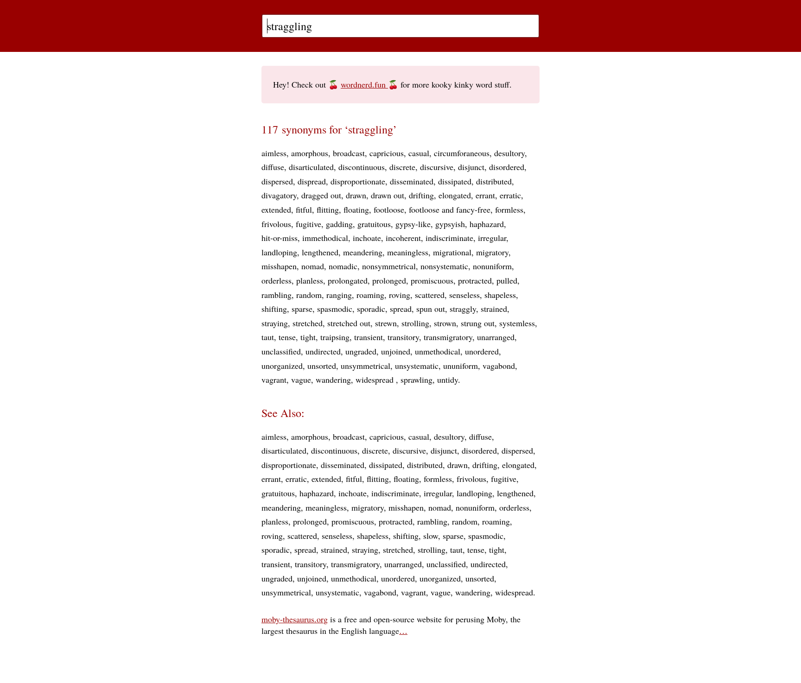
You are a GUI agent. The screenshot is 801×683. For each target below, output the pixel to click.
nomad (312, 266)
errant (485, 195)
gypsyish (450, 223)
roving (399, 294)
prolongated (348, 280)
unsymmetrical (365, 365)
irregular (492, 237)
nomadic (343, 266)
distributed (494, 181)
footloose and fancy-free (449, 209)
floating (356, 209)
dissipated (454, 181)
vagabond (499, 365)
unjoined (395, 351)
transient (368, 336)
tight (308, 336)
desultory (509, 152)
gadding (339, 223)
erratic (510, 195)
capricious (386, 152)
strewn (386, 323)
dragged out (321, 195)
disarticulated (311, 166)
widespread (376, 379)
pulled (506, 280)
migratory (492, 252)
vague (301, 379)
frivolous (276, 223)
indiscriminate (449, 237)
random (309, 294)
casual (418, 152)
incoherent (403, 237)
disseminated (411, 181)
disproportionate (358, 181)
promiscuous (432, 280)
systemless (517, 323)
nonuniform (492, 266)
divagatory (279, 195)
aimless (273, 152)
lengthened (320, 252)
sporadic (371, 308)
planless (309, 280)
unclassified (281, 351)
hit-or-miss (279, 237)
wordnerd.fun (364, 84)
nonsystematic (444, 266)
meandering (362, 252)
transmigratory (448, 336)
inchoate (367, 237)
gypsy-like (413, 223)
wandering (333, 379)
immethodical (325, 237)
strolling (415, 323)
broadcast (349, 152)
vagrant (273, 379)
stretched (307, 323)
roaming (370, 294)
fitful (304, 209)
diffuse (272, 166)
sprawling (416, 379)
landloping (279, 252)
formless (509, 209)
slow (430, 535)
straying (274, 323)
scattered (430, 294)
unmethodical (437, 351)
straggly (463, 308)
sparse (302, 308)
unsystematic (417, 365)
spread (401, 308)
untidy (447, 379)
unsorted (321, 365)
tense (287, 336)
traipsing (335, 336)
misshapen (279, 266)
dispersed (277, 181)
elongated (455, 195)
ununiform (460, 365)
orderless (276, 280)
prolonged (389, 280)
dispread (312, 181)
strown (445, 323)
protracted (475, 280)
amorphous (309, 152)
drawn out (387, 195)
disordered (506, 166)
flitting (328, 209)
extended (276, 209)
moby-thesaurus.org (294, 619)
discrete (402, 166)
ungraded (360, 351)
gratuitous (374, 223)
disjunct (471, 166)
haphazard (487, 223)
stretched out (348, 323)
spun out (430, 308)
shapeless (500, 294)
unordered (482, 351)
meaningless (407, 252)
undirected (323, 351)
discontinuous (361, 166)
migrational (452, 252)
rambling (276, 294)
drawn (356, 195)
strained (494, 308)
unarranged (496, 336)
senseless (464, 294)
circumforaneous (462, 152)
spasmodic (334, 308)
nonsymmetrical (389, 266)
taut (267, 336)
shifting (274, 308)
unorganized (282, 365)
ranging (339, 294)
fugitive (308, 223)
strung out (478, 323)
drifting (421, 195)
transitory (403, 336)
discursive (436, 166)
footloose (389, 209)
